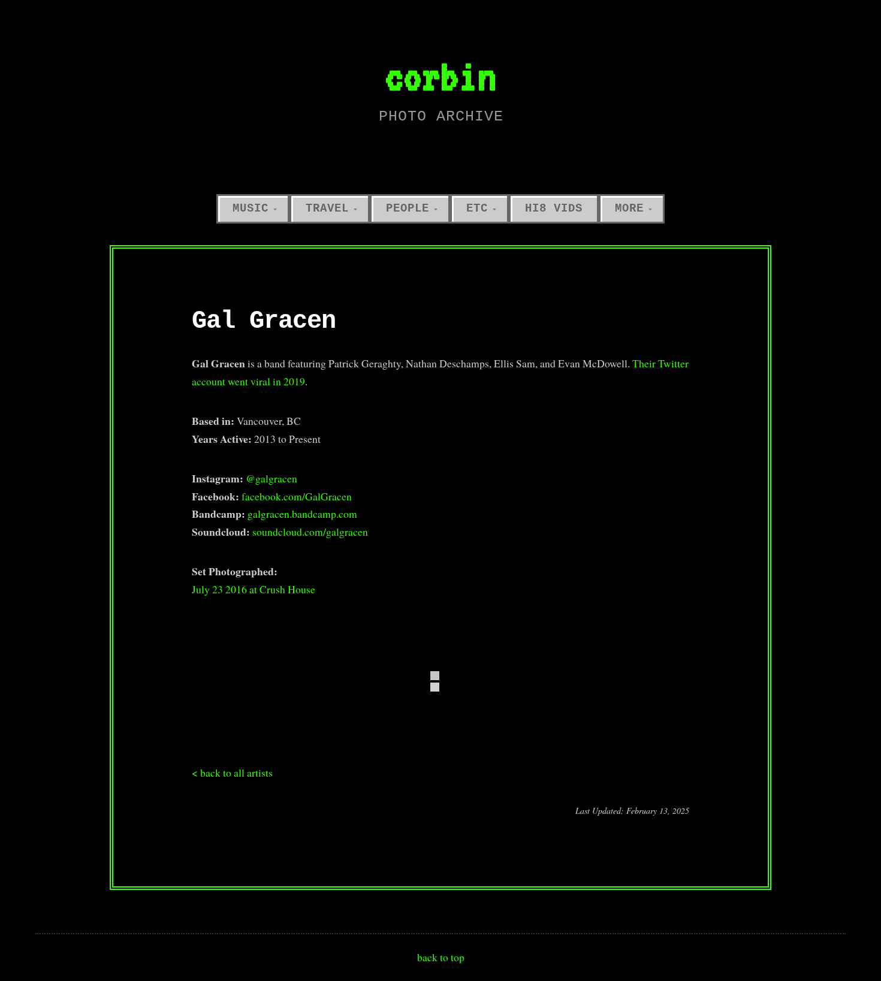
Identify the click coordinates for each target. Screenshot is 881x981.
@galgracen (271, 478)
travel (327, 208)
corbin (440, 76)
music (250, 208)
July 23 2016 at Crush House (253, 589)
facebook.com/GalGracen (297, 496)
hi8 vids (554, 208)
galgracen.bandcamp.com (302, 513)
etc (477, 208)
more (629, 208)
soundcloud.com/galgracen (310, 531)
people (407, 208)
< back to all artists (232, 772)
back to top (440, 957)
